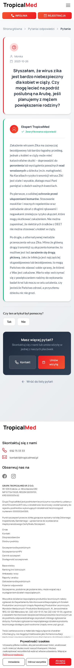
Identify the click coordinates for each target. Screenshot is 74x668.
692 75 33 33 (17, 450)
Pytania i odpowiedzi (41, 29)
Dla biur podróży (10, 541)
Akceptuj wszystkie (60, 661)
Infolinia (21, 15)
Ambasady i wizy (10, 573)
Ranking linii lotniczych (13, 569)
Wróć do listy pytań (40, 382)
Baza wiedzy (8, 565)
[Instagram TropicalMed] (13, 476)
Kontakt (25, 362)
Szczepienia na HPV (12, 551)
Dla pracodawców (11, 537)
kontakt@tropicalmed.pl (24, 457)
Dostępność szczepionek (15, 559)
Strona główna (12, 29)
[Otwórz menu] (68, 5)
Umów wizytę (53, 362)
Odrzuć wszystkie (37, 661)
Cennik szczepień (11, 555)
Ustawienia (13, 661)
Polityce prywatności (13, 654)
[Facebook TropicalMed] (5, 476)
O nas (5, 529)
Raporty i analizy (10, 577)
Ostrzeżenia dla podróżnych (16, 581)
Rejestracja (57, 15)
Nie (23, 321)
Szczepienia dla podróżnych (16, 547)
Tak (9, 321)
